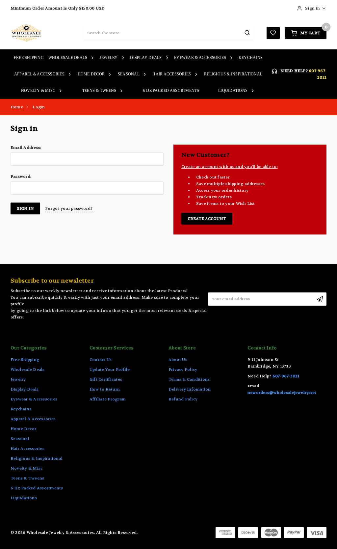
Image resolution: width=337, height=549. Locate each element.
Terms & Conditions (189, 379)
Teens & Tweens (99, 90)
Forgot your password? (68, 208)
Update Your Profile (110, 369)
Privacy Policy (182, 369)
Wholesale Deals (68, 57)
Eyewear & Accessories (200, 57)
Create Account (207, 218)
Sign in (312, 8)
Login (39, 107)
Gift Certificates (106, 379)
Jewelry (109, 57)
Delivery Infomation (189, 389)
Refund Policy (182, 399)
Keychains (251, 57)
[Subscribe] (319, 299)
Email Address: (26, 147)
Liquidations (232, 90)
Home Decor (91, 74)
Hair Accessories (171, 74)
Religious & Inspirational (233, 74)
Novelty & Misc (38, 90)
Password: (21, 176)
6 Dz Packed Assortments (171, 90)
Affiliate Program (108, 399)
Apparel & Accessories (39, 74)
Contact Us (101, 359)
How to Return (105, 389)
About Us (177, 359)
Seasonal (129, 74)
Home (17, 107)
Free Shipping (29, 57)
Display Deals (146, 57)
